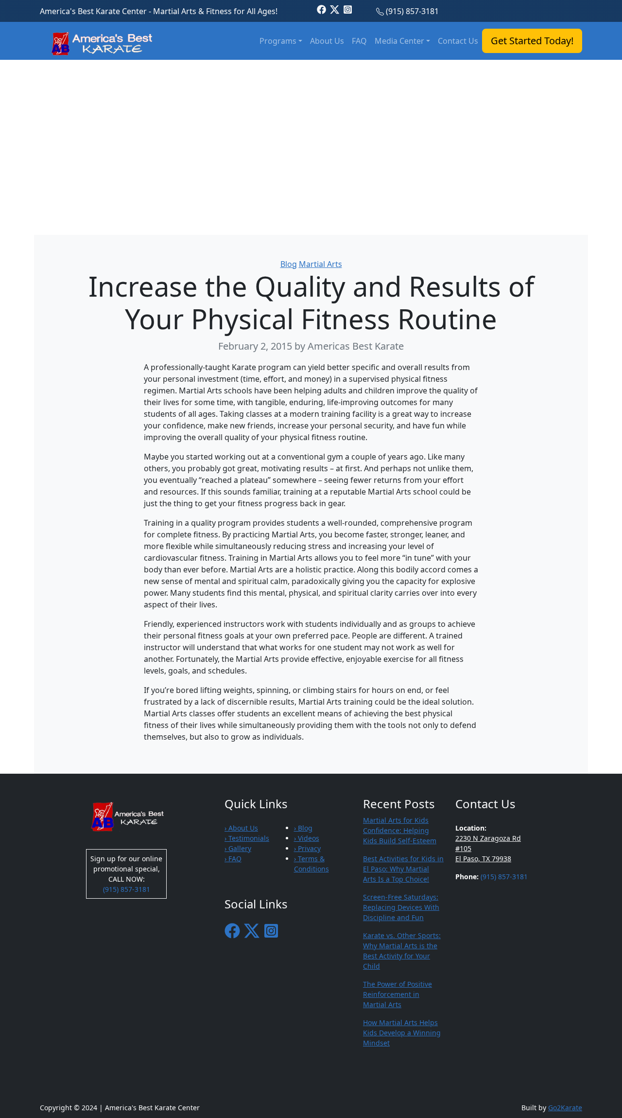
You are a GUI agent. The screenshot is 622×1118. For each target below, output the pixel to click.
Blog (288, 264)
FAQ (359, 40)
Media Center (399, 40)
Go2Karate (565, 1107)
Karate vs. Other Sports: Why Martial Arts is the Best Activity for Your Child (402, 951)
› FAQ (233, 858)
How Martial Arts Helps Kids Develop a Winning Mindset (402, 1032)
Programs (277, 40)
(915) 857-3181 (412, 11)
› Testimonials (247, 838)
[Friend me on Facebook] (321, 9)
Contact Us (458, 40)
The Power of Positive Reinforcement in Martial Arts (397, 994)
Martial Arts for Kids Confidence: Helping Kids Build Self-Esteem (399, 830)
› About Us (241, 828)
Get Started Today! (532, 40)
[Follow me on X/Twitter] (334, 9)
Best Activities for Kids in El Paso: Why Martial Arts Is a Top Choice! (403, 869)
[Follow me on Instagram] (347, 9)
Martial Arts (320, 264)
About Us (327, 40)
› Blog (303, 828)
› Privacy (307, 848)
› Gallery (238, 848)
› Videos (306, 838)
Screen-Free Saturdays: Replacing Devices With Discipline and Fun (401, 907)
